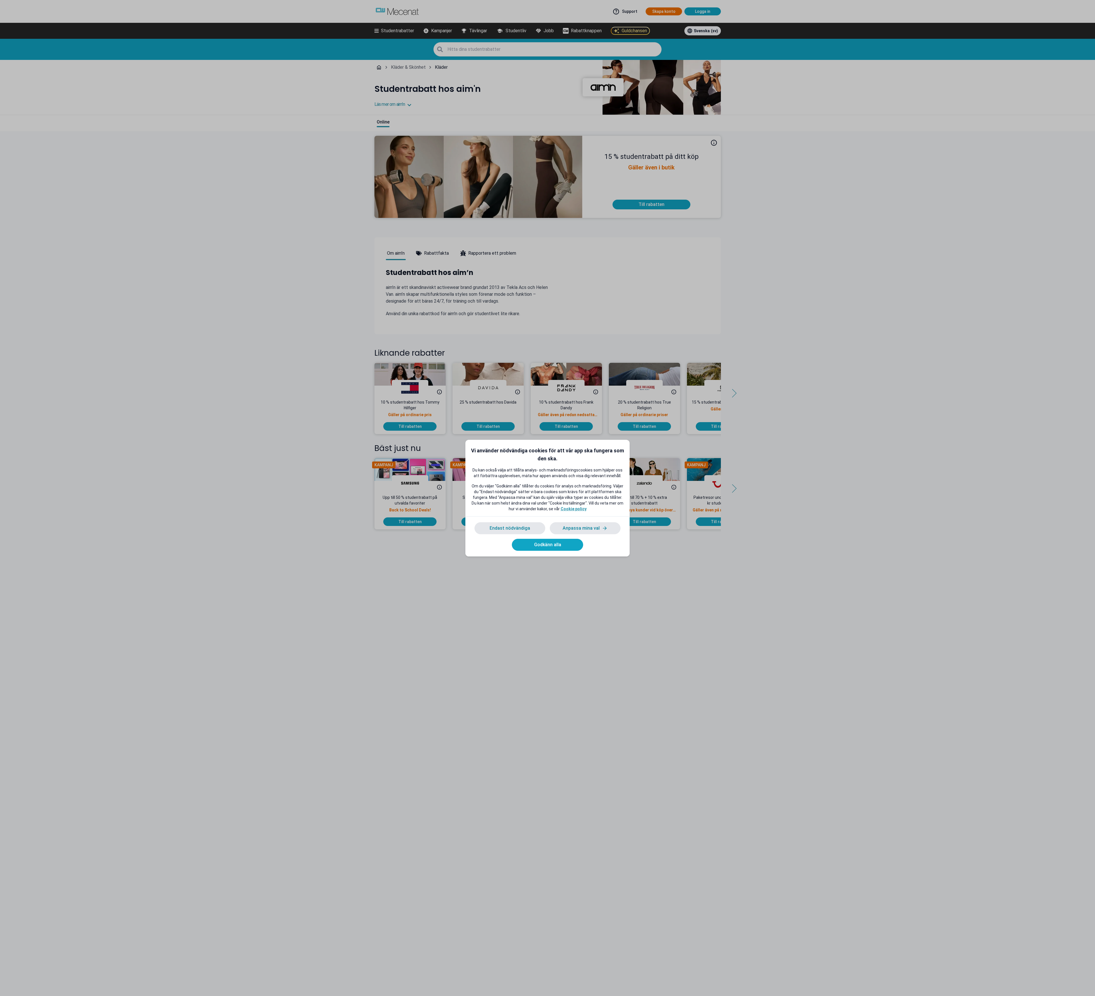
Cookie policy (574, 509)
